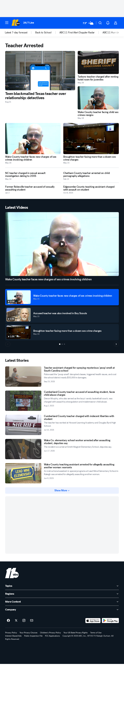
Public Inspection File (33, 636)
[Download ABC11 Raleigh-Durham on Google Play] (110, 620)
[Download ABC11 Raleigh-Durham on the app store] (93, 620)
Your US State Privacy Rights (75, 633)
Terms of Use (95, 633)
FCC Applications (52, 636)
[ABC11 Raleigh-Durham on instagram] (24, 620)
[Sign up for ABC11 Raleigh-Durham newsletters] (31, 620)
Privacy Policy (11, 633)
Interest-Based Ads (13, 636)
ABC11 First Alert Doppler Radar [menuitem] (77, 32)
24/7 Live (28, 22)
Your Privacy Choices (28, 633)
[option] (20, 32)
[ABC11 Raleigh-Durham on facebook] (8, 620)
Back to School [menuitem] (43, 32)
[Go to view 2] (62, 344)
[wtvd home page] (12, 573)
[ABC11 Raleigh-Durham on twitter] (16, 620)
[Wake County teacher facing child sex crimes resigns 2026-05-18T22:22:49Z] (98, 97)
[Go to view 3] (64, 344)
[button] (6, 22)
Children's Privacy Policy (50, 633)
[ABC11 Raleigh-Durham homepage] (15, 22)
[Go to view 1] (59, 344)
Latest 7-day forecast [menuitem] (16, 32)
